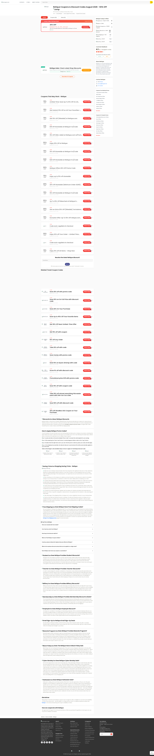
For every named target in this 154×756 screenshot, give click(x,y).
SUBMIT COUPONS (35, 2)
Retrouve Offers (99, 125)
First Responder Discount (75, 742)
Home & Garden (48, 716)
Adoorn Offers (99, 106)
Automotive (87, 723)
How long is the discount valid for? (50, 533)
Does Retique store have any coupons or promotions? (54, 550)
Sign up (67, 264)
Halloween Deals (73, 726)
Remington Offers (100, 123)
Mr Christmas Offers (100, 96)
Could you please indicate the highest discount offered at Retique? (57, 542)
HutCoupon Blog (59, 728)
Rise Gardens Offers (100, 104)
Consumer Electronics (89, 732)
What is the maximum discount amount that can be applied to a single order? (59, 546)
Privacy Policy (58, 726)
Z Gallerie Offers (99, 100)
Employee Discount (74, 740)
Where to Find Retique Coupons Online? (51, 537)
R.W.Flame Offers (100, 121)
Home (43, 716)
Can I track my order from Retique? (50, 529)
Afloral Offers (99, 108)
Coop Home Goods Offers (101, 92)
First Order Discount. (74, 746)
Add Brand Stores (59, 737)
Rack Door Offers (99, 129)
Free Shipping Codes (74, 731)
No (107, 56)
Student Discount (74, 735)
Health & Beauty (88, 726)
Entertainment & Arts (89, 734)
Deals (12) (63, 17)
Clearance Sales (73, 733)
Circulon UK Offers (100, 102)
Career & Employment (89, 737)
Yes (100, 56)
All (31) (44, 17)
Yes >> (110, 39)
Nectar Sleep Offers (100, 98)
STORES (28, 2)
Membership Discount (74, 744)
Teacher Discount (74, 737)
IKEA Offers (98, 94)
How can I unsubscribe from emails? (50, 524)
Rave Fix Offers (99, 127)
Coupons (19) (53, 17)
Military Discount (73, 739)
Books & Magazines (89, 728)
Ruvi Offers (98, 119)
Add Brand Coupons (60, 735)
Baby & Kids (87, 725)
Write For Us (58, 730)
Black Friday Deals (74, 723)
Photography (87, 735)
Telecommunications (89, 739)
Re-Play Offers (99, 131)
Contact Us (58, 725)
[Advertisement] (64, 41)
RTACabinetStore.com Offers (102, 117)
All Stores (57, 739)
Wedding (87, 743)
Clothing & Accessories (90, 730)
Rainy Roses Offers (100, 133)
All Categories (58, 740)
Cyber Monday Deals (74, 725)
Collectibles (87, 741)
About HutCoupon (59, 723)
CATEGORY (21, 2)
